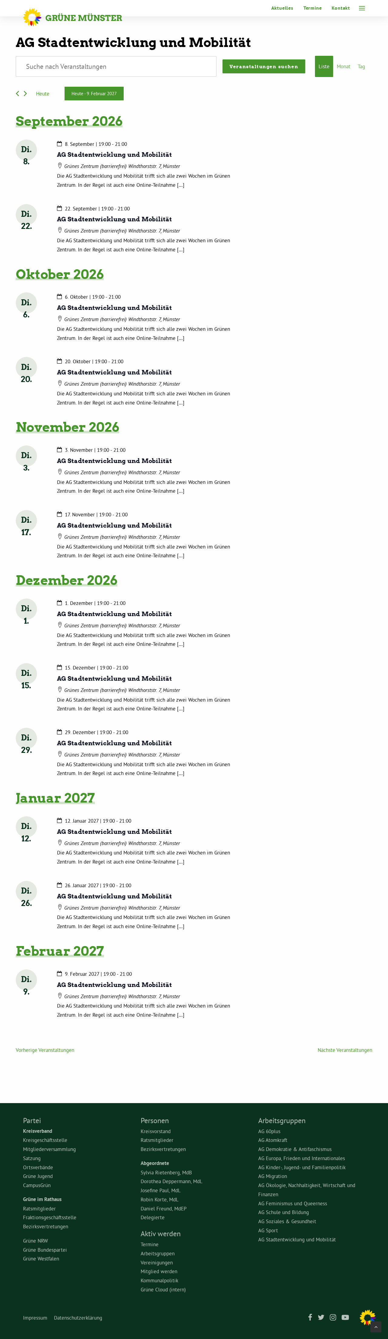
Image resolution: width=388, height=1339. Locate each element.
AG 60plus (269, 1131)
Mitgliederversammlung (49, 1149)
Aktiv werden (161, 1233)
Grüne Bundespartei (45, 1250)
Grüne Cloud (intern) (163, 1289)
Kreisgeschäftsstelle (45, 1140)
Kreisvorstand (156, 1131)
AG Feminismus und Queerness (292, 1203)
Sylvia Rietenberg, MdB (166, 1172)
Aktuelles (282, 8)
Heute (42, 93)
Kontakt (341, 8)
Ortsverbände (38, 1167)
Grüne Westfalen (41, 1258)
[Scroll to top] (375, 1325)
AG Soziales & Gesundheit (287, 1221)
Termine (312, 8)
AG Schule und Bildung (283, 1212)
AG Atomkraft (272, 1140)
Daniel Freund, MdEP (164, 1208)
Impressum (35, 1317)
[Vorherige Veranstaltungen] (17, 93)
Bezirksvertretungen (45, 1226)
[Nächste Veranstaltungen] (25, 93)
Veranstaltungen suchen (263, 66)
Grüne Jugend (38, 1176)
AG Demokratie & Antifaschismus (295, 1149)
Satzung (32, 1158)
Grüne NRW (35, 1240)
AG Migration (272, 1176)
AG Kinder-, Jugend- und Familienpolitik (302, 1167)
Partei (32, 1120)
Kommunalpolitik (159, 1280)
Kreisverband (37, 1131)
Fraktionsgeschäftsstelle (49, 1217)
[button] (362, 8)
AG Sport (268, 1230)
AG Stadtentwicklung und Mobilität (114, 154)
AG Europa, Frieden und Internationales (301, 1158)
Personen (155, 1120)
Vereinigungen (157, 1262)
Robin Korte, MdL (160, 1199)
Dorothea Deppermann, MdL (171, 1181)
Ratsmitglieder (39, 1208)
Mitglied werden (159, 1271)
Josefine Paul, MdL (161, 1190)
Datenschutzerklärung (78, 1317)
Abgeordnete (155, 1163)
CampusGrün (37, 1185)
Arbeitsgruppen (158, 1253)
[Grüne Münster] (81, 17)
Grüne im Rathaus (42, 1199)
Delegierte (153, 1217)
